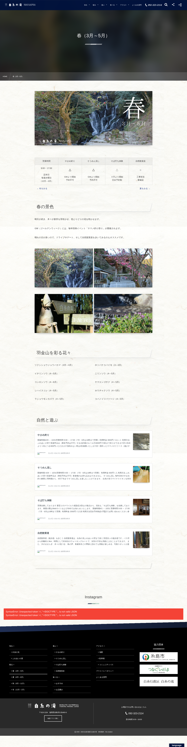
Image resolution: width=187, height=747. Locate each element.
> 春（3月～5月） (17, 671)
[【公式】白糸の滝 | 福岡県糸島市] (20, 4)
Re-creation (109, 732)
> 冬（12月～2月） (17, 690)
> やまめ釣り (59, 652)
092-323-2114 (136, 713)
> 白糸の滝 (14, 652)
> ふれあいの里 (16, 658)
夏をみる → (145, 189)
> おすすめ (58, 683)
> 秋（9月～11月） (17, 683)
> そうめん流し (59, 658)
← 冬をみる (42, 189)
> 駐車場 (100, 658)
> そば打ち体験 (59, 665)
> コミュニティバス (104, 665)
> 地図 (99, 652)
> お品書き (58, 690)
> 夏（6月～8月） (17, 677)
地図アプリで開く (53, 718)
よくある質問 (101, 677)
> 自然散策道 (58, 671)
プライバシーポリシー (105, 671)
